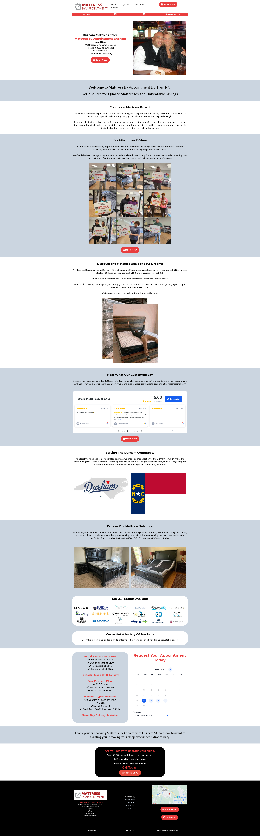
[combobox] (151, 716)
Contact (115, 8)
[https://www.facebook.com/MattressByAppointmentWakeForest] (115, 14)
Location (135, 4)
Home (114, 4)
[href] (169, 794)
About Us (130, 805)
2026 (162, 669)
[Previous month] (149, 669)
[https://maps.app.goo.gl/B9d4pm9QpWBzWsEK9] (144, 14)
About (143, 4)
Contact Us (130, 808)
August (157, 669)
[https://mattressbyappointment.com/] (90, 795)
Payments (125, 4)
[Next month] (170, 669)
